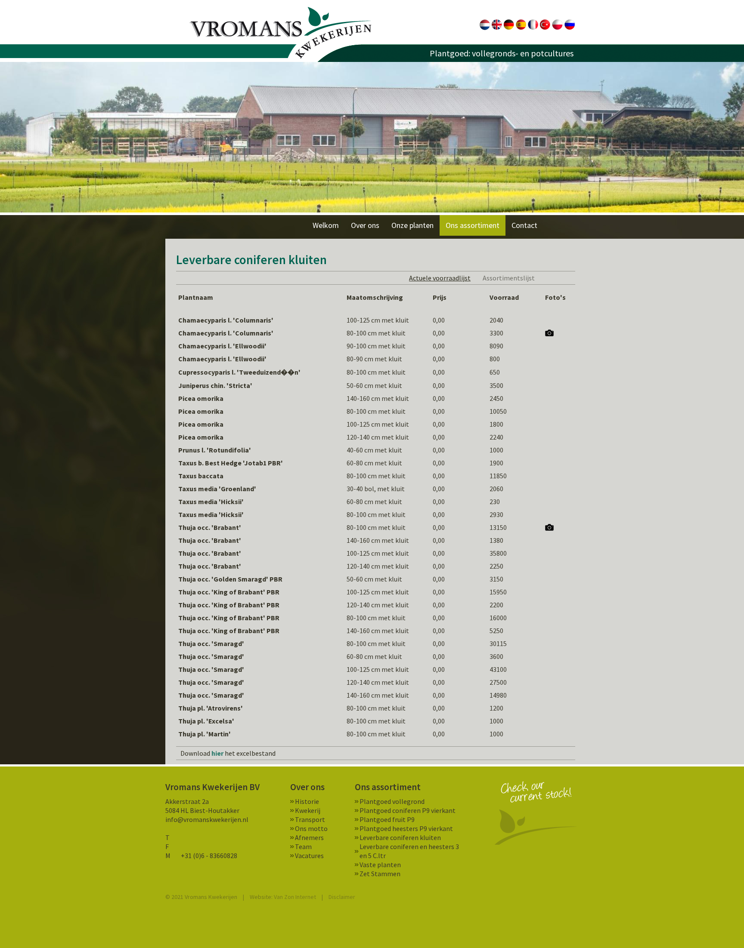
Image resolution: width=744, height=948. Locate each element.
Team (303, 846)
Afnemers (309, 837)
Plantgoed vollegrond (392, 801)
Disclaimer (342, 897)
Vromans (280, 33)
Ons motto (311, 828)
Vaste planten (380, 864)
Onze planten (412, 225)
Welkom (326, 225)
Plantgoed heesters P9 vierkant (406, 828)
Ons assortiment (472, 225)
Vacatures (309, 855)
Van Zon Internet (295, 897)
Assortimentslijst (509, 278)
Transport (310, 819)
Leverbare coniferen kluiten (400, 837)
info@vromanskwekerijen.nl (206, 819)
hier (217, 753)
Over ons (365, 225)
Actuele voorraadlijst (440, 278)
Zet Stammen (380, 873)
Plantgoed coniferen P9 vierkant (408, 810)
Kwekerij (307, 810)
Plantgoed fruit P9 (387, 819)
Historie (307, 801)
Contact (524, 225)
